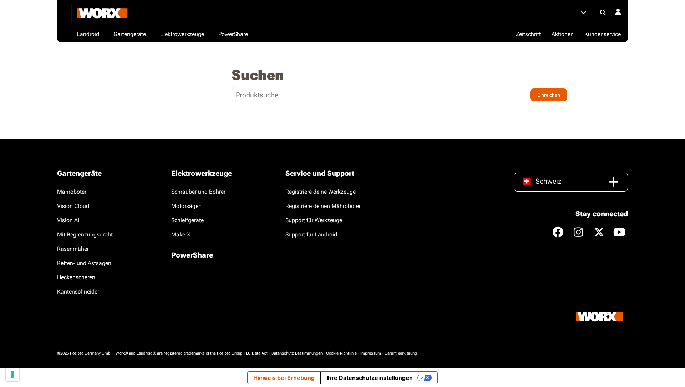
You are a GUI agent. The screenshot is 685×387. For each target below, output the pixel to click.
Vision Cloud (73, 206)
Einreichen (548, 95)
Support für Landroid (311, 234)
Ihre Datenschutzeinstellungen (369, 377)
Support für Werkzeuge (313, 220)
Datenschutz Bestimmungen (297, 353)
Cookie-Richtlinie (341, 353)
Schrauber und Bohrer (198, 191)
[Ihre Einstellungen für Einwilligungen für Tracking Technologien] (12, 374)
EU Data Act (257, 353)
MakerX (180, 234)
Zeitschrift (528, 34)
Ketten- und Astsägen (84, 263)
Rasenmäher (73, 248)
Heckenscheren (76, 277)
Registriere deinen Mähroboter (323, 206)
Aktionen (563, 34)
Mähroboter (71, 191)
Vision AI (68, 220)
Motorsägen (186, 206)
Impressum (370, 353)
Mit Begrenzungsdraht (85, 234)
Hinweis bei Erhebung (284, 377)
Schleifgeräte (187, 220)
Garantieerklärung (401, 353)
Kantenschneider (78, 291)
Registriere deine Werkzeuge (320, 191)
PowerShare (192, 255)
